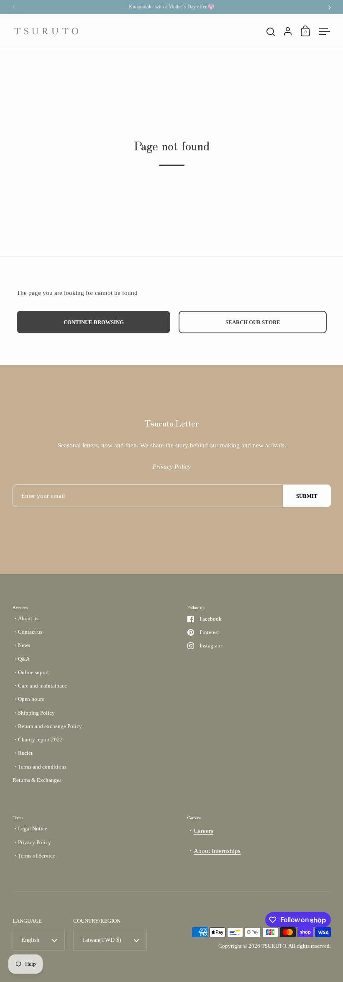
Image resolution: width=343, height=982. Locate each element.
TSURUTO (273, 946)
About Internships (217, 851)
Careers (203, 830)
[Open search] (270, 32)
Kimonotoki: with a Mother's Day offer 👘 (171, 7)
